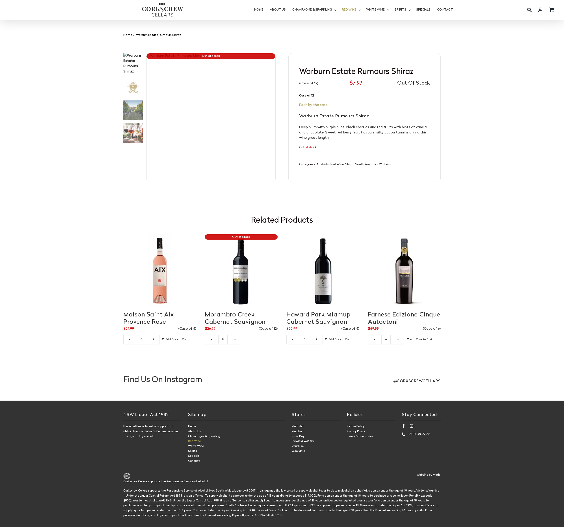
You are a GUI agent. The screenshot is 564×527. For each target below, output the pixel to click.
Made (437, 474)
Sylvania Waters (303, 441)
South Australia (366, 164)
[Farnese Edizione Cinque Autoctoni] (404, 270)
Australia (322, 164)
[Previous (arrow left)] (7, 264)
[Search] (529, 10)
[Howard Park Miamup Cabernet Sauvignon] (322, 270)
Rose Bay (298, 436)
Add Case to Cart (176, 339)
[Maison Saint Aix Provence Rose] (159, 270)
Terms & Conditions (360, 436)
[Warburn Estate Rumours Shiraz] (211, 117)
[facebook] (403, 426)
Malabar (297, 431)
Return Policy (355, 426)
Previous (150, 117)
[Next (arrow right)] (556, 264)
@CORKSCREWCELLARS (417, 381)
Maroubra (298, 426)
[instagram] (411, 426)
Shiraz (349, 164)
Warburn (385, 164)
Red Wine (337, 164)
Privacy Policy (356, 431)
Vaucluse (298, 446)
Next (272, 117)
